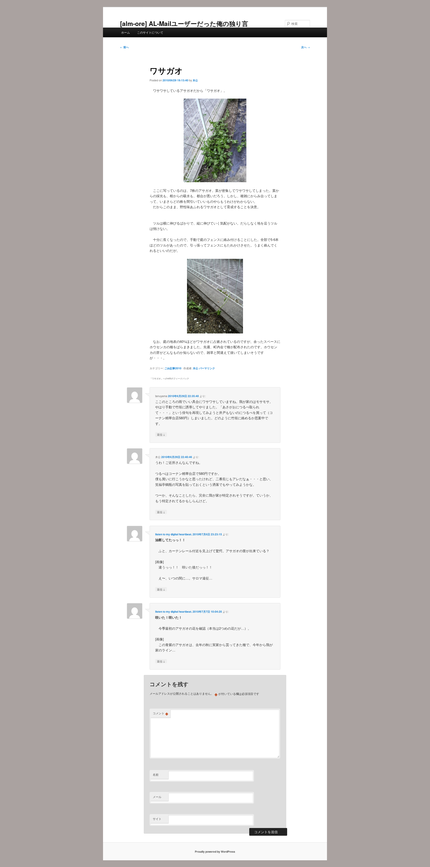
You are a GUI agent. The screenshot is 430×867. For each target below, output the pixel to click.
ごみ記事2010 (172, 368)
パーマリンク (207, 368)
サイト (157, 819)
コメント (160, 713)
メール (157, 797)
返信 (161, 434)
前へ (124, 47)
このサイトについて (150, 32)
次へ (305, 47)
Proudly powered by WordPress (215, 852)
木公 (195, 80)
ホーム (125, 32)
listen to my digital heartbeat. (173, 534)
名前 (156, 774)
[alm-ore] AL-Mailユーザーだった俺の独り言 (184, 23)
